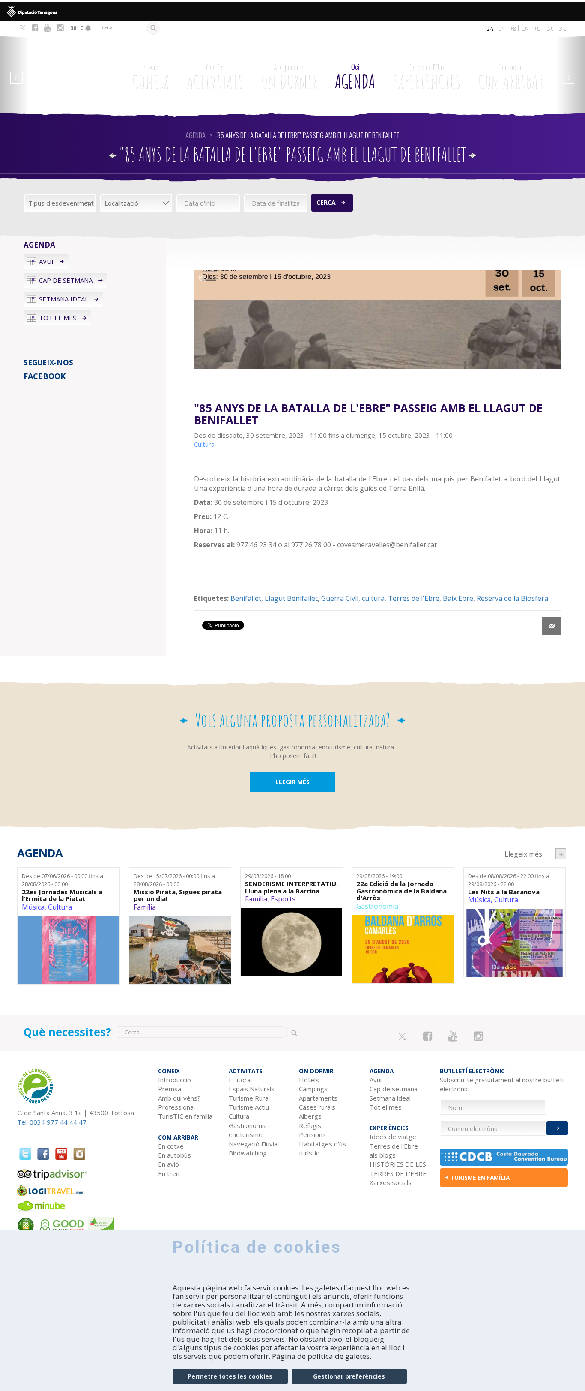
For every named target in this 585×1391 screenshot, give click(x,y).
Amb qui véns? (179, 1098)
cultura (373, 598)
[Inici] (68, 71)
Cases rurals (317, 1107)
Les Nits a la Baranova (504, 891)
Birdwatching (248, 1153)
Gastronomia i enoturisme (249, 1130)
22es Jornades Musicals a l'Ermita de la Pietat (62, 895)
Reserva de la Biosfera (512, 598)
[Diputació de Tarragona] (292, 11)
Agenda (355, 77)
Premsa (169, 1088)
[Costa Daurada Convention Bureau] (504, 1157)
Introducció (174, 1079)
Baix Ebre (458, 598)
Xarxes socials (391, 1182)
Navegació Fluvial (254, 1144)
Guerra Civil (339, 598)
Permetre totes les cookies (230, 1376)
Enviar (557, 1128)
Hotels (309, 1079)
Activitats (214, 77)
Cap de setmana (66, 280)
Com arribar (510, 77)
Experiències (426, 77)
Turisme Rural (249, 1098)
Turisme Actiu (249, 1107)
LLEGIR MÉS (292, 782)
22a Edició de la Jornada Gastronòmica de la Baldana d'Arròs (401, 890)
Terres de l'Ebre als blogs (394, 1150)
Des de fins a (62, 880)
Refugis (310, 1125)
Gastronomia (377, 906)
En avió (168, 1164)
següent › (560, 853)
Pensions (312, 1134)
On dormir (288, 77)
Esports (283, 899)
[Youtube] (47, 28)
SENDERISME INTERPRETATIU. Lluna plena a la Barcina (291, 887)
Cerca (326, 202)
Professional (176, 1107)
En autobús (174, 1155)
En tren (168, 1173)
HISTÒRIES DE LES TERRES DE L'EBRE (398, 1168)
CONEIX (150, 77)
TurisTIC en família (185, 1116)
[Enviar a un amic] (551, 626)
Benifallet (245, 598)
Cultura (60, 907)
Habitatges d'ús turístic (322, 1148)
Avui (46, 261)
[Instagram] (60, 28)
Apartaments (318, 1098)
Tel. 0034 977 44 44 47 (52, 1122)
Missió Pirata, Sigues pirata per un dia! (178, 895)
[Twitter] (22, 28)
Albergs (310, 1116)
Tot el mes (57, 317)
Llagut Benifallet (291, 598)
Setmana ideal (63, 299)
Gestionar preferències (349, 1376)
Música (33, 907)
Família (145, 907)
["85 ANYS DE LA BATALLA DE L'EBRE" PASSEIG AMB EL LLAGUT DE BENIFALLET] (377, 320)
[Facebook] (35, 28)
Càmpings (313, 1088)
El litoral (240, 1079)
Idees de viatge (393, 1136)
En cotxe (171, 1146)
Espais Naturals (252, 1088)
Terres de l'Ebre (413, 598)
